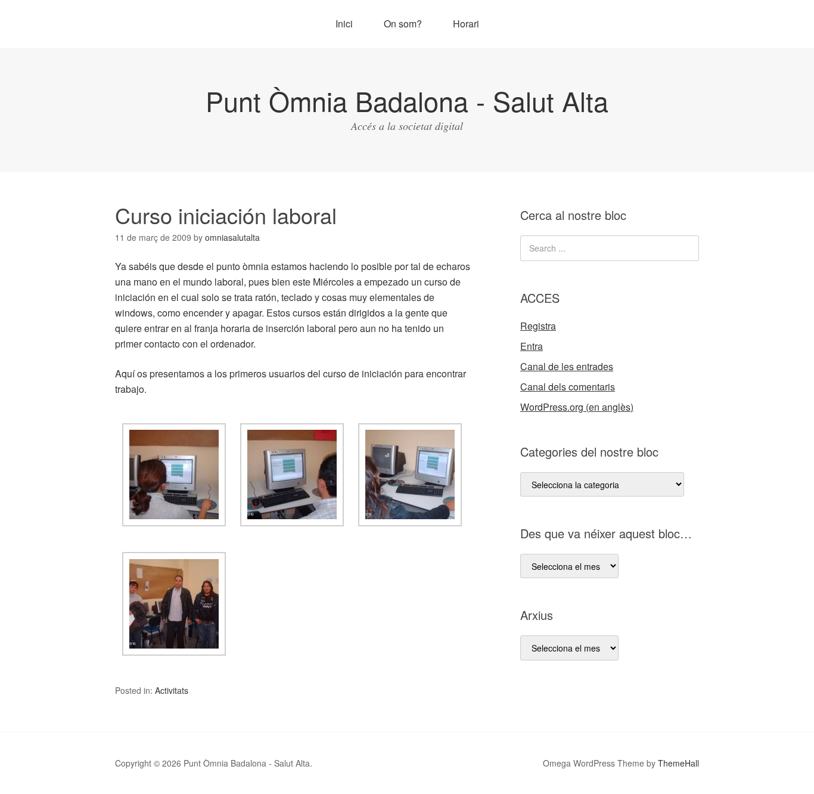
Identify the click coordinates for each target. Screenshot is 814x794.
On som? (403, 23)
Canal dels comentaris (567, 386)
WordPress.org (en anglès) (576, 407)
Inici (344, 23)
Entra (531, 346)
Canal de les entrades (566, 366)
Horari (466, 23)
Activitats (171, 690)
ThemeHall (678, 763)
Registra (538, 326)
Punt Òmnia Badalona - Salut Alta (407, 100)
